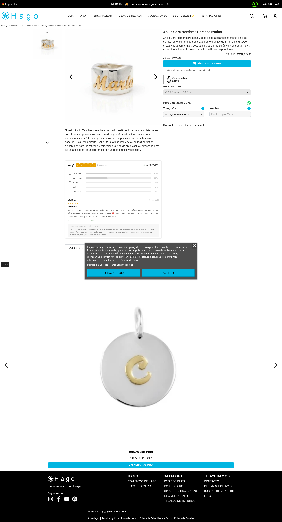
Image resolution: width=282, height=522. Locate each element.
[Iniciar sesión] (275, 16)
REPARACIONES (211, 15)
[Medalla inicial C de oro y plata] (37, 297)
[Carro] (265, 16)
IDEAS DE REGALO (130, 15)
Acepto (168, 273)
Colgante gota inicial (141, 451)
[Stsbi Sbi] (50, 499)
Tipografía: (170, 108)
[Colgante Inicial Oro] (141, 353)
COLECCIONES (157, 15)
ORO (83, 15)
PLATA (70, 15)
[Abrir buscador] (251, 16)
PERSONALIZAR (102, 15)
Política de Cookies (97, 264)
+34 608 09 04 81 (270, 4)
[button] (36, 4)
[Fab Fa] (74, 499)
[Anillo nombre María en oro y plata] (113, 76)
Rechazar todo (113, 273)
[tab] (70, 16)
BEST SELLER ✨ (184, 15)
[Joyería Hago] (20, 16)
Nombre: (215, 108)
